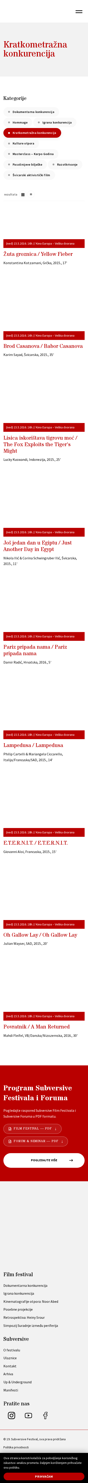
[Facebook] (45, 1417)
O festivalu (11, 1350)
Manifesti (10, 1390)
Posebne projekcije (18, 1309)
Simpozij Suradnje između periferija (30, 1325)
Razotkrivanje (67, 164)
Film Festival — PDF (33, 1128)
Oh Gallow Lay (40, 935)
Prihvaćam (44, 1476)
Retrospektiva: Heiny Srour (24, 1317)
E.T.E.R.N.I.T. (35, 843)
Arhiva (8, 1374)
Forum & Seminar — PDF (36, 1141)
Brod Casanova (43, 346)
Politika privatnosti (16, 1447)
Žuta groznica (38, 254)
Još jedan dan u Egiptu (37, 546)
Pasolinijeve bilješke (27, 164)
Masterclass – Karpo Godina (33, 154)
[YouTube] (28, 1417)
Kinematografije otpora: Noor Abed (30, 1301)
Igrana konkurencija (57, 122)
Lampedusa (33, 745)
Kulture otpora (23, 143)
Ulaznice (10, 1358)
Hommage (20, 122)
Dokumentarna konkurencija (33, 112)
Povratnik (36, 1027)
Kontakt (9, 1366)
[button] (79, 11)
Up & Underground (17, 1382)
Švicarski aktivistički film (31, 175)
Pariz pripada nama (35, 650)
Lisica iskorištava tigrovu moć (40, 444)
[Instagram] (11, 1417)
